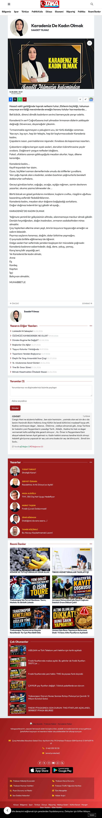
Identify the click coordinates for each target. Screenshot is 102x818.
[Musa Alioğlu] (15, 494)
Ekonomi (59, 11)
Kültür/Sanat (75, 805)
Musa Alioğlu (29, 493)
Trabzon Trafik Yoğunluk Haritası (68, 786)
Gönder (15, 408)
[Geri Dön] (7, 810)
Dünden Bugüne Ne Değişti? (25, 340)
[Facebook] (40, 763)
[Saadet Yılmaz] (19, 27)
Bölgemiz (6, 11)
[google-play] (62, 770)
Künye (16, 805)
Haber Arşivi (60, 795)
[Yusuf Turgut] (15, 470)
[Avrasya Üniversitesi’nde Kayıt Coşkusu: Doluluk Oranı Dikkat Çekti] (72, 587)
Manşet (84, 805)
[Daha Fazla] (25, 99)
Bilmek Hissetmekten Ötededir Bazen (30, 372)
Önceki (15, 303)
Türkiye (25, 11)
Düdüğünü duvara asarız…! (34, 520)
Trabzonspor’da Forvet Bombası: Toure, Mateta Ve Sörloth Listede (28, 601)
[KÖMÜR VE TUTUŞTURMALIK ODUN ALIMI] (30, 559)
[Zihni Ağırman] (15, 518)
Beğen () (26, 446)
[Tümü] (91, 462)
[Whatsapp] (58, 763)
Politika (81, 11)
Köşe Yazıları (57, 807)
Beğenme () (37, 446)
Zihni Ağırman (29, 517)
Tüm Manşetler (61, 790)
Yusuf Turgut (29, 469)
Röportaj (70, 11)
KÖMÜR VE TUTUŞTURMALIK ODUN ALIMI (29, 572)
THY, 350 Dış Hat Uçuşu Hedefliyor (38, 496)
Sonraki (86, 303)
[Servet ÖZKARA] (15, 482)
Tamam (91, 815)
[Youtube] (53, 763)
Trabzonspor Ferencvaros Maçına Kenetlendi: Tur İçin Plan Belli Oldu (25, 631)
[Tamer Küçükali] (15, 531)
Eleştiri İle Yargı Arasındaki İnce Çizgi (29, 358)
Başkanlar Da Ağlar (21, 344)
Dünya (49, 11)
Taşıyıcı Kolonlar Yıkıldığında (26, 349)
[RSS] (62, 763)
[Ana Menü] (9, 4)
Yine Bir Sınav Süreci (22, 367)
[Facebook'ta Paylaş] (10, 99)
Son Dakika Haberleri (21, 795)
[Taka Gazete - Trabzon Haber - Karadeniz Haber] (50, 3)
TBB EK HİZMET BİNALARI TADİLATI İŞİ (70, 572)
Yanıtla (17, 446)
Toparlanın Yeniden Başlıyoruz (26, 353)
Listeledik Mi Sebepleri (23, 331)
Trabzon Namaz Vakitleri (23, 786)
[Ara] (91, 4)
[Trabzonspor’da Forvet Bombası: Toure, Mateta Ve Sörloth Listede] (30, 587)
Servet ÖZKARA (29, 481)
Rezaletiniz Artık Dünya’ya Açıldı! (37, 484)
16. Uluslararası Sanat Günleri (26, 362)
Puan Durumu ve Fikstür (22, 790)
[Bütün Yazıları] (91, 325)
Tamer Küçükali (30, 529)
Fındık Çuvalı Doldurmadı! (34, 508)
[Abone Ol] (91, 99)
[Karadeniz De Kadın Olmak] (51, 64)
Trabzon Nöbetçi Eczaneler (24, 781)
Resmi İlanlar (94, 11)
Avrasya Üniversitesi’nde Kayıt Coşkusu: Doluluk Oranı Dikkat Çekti (70, 601)
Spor (16, 11)
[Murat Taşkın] (15, 506)
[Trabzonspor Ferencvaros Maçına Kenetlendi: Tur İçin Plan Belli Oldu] (30, 617)
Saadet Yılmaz (40, 30)
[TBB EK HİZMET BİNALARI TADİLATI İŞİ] (72, 559)
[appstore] (39, 770)
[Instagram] (49, 763)
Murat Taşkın (29, 505)
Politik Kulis (37, 11)
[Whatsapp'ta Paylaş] (20, 99)
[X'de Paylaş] (15, 99)
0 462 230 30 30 (52, 748)
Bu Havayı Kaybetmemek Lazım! (37, 532)
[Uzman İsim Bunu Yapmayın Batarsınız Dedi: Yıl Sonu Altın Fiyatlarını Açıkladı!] (72, 617)
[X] (44, 763)
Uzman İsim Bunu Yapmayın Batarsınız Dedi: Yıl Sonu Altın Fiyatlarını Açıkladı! (70, 631)
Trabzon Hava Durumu (64, 781)
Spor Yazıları (45, 807)
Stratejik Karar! (29, 472)
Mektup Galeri (62, 805)
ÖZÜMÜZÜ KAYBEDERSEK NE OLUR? (30, 335)
